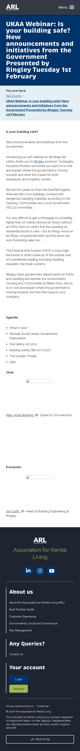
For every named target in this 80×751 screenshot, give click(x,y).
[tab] (40, 96)
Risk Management (20, 630)
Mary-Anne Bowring (20, 415)
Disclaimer (43, 706)
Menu (63, 7)
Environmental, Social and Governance (33, 623)
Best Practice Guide (21, 609)
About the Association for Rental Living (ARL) (37, 602)
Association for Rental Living (40, 553)
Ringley (39, 161)
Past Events (13, 96)
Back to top (42, 739)
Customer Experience (22, 616)
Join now (18, 688)
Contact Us (16, 654)
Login (18, 679)
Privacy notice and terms (19, 706)
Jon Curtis (13, 511)
